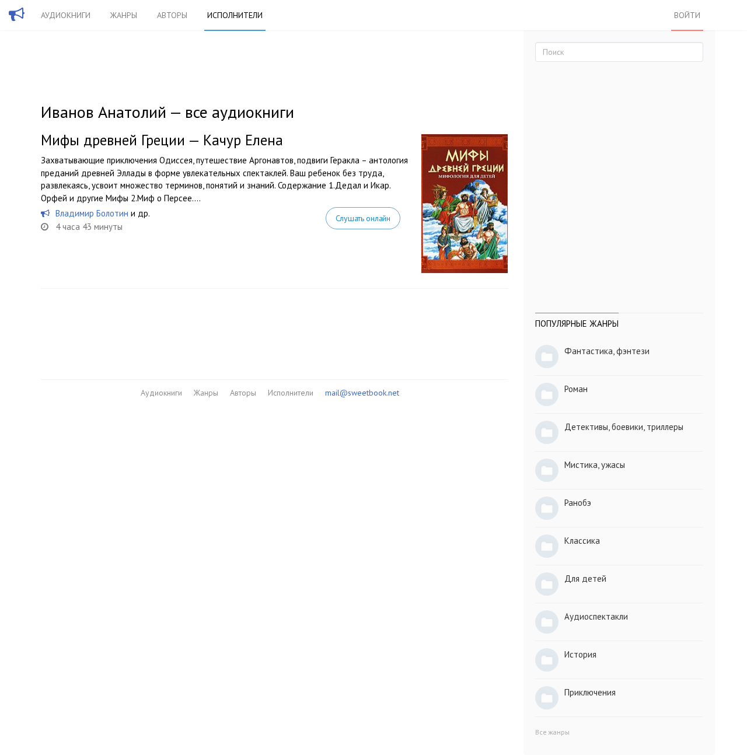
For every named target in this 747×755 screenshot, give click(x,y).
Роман (576, 388)
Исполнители (235, 15)
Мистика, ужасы (594, 464)
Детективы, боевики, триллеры (623, 426)
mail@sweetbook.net (362, 392)
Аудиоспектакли (596, 616)
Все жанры (552, 732)
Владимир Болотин (91, 213)
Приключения (590, 692)
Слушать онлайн (363, 218)
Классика (582, 540)
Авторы (172, 15)
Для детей (585, 578)
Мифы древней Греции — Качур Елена (162, 140)
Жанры (123, 15)
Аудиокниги (65, 15)
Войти (687, 15)
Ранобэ (577, 502)
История (580, 654)
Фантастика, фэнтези (607, 350)
